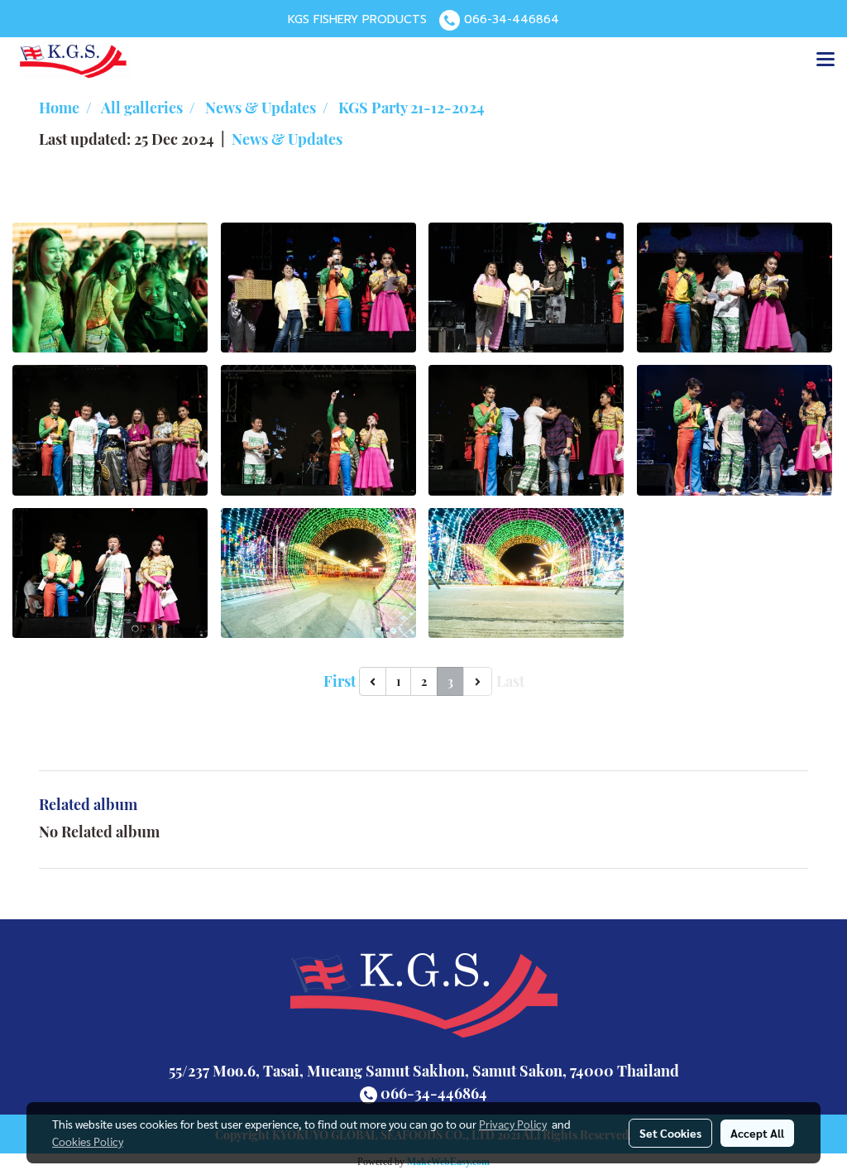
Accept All (757, 1132)
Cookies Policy (87, 1141)
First (339, 681)
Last (510, 681)
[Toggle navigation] (825, 60)
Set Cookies (670, 1132)
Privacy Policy (513, 1123)
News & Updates (287, 139)
